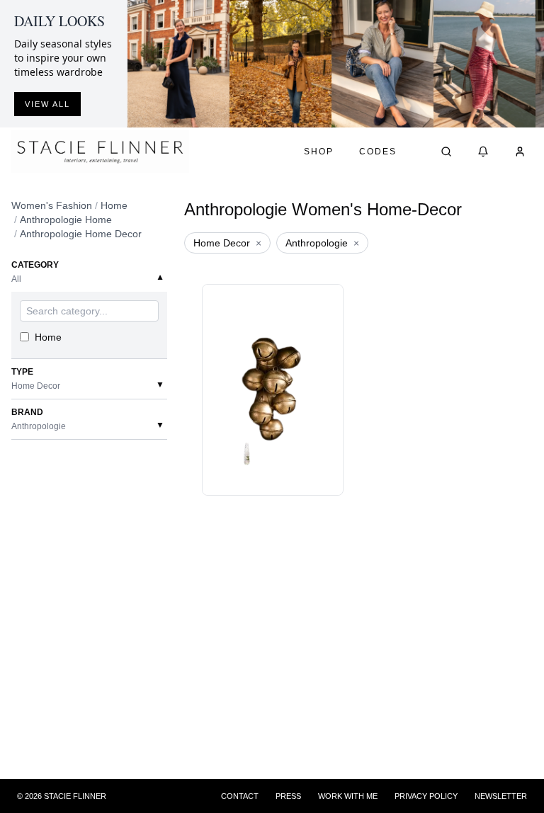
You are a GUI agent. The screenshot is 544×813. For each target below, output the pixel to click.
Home (114, 205)
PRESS (288, 796)
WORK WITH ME (348, 796)
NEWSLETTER (501, 796)
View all (47, 104)
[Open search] (446, 151)
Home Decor (227, 243)
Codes (378, 152)
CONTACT (240, 796)
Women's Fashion (51, 205)
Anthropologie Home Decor (81, 233)
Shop (319, 152)
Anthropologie (322, 243)
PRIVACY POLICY (426, 796)
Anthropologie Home (66, 219)
